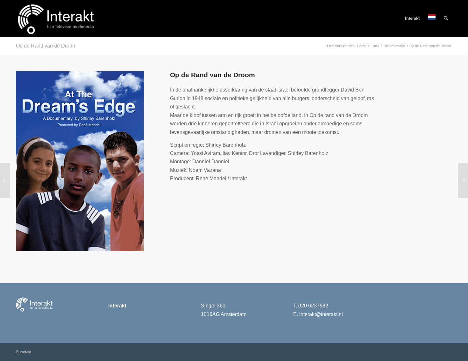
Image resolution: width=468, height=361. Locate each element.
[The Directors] (5, 180)
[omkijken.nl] (463, 180)
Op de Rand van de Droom (46, 45)
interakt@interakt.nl (321, 314)
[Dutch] (432, 18)
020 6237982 (313, 305)
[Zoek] (446, 18)
